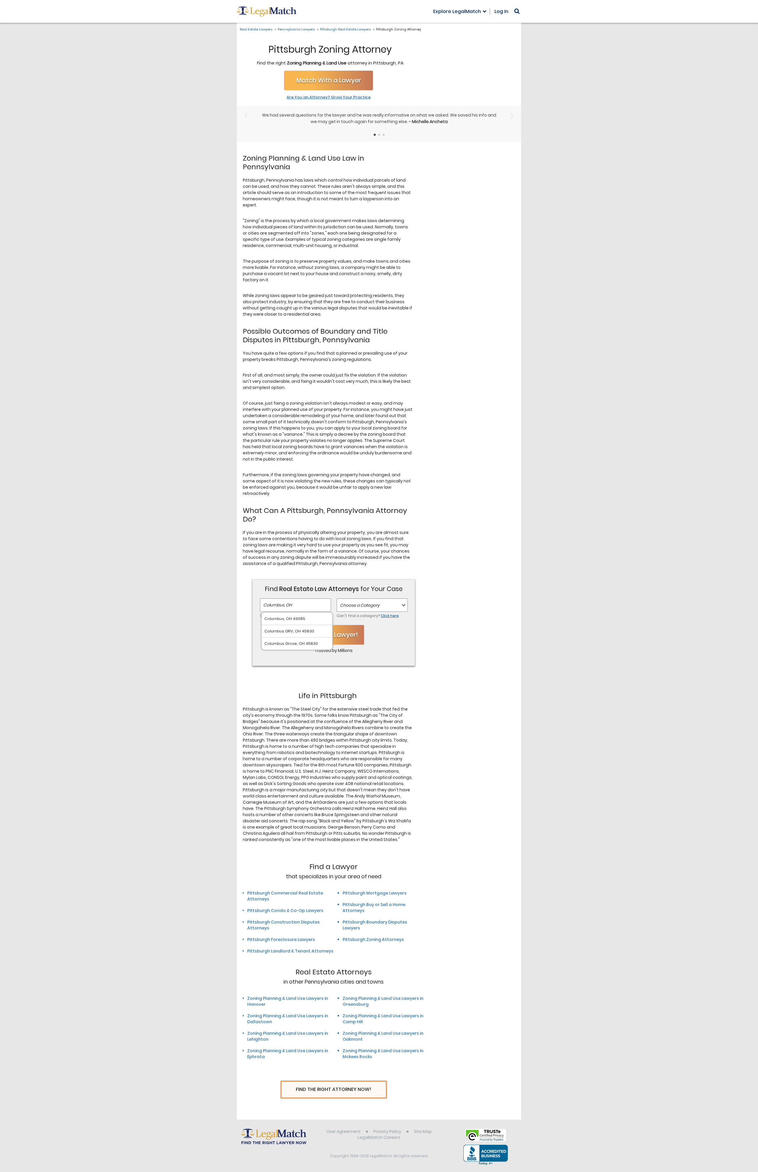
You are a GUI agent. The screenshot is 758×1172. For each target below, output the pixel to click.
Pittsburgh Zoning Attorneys (373, 939)
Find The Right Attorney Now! (333, 1089)
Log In (501, 11)
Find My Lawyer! (333, 634)
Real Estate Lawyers (256, 29)
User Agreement (344, 1131)
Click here (390, 615)
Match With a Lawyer (328, 80)
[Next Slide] (512, 115)
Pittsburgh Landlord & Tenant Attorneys (290, 951)
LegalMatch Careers (379, 1137)
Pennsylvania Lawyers (296, 29)
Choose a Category (360, 605)
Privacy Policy (387, 1131)
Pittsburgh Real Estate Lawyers (345, 29)
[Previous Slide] (246, 115)
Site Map (423, 1131)
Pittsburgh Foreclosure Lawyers (281, 939)
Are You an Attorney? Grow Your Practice (329, 97)
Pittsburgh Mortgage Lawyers (375, 893)
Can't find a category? (368, 615)
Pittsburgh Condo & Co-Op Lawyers (285, 910)
